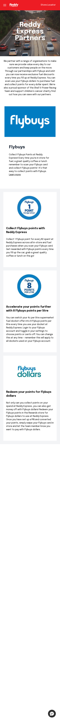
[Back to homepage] (14, 5)
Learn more (15, 175)
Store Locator (48, 5)
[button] (52, 714)
